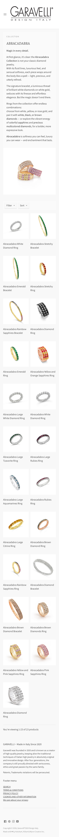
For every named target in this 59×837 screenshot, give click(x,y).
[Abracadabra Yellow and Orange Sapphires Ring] (43, 354)
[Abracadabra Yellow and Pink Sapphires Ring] (16, 652)
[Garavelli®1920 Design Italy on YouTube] (17, 821)
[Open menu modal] (5, 14)
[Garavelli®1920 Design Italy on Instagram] (13, 821)
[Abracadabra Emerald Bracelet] (16, 269)
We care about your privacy (15, 800)
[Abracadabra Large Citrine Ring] (16, 524)
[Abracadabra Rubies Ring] (43, 482)
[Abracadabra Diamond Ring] (43, 311)
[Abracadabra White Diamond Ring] (16, 226)
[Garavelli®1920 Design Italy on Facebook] (5, 821)
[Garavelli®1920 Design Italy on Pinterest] (9, 821)
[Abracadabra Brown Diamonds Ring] (43, 610)
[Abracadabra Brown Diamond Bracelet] (16, 610)
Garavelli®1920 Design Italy (27, 828)
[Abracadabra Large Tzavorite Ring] (16, 439)
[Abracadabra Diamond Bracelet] (43, 567)
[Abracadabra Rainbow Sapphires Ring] (16, 567)
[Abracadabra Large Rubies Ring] (43, 439)
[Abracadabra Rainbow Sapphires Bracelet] (16, 311)
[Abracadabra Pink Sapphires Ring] (43, 652)
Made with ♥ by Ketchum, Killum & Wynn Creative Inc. (24, 831)
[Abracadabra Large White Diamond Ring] (16, 396)
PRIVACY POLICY (10, 793)
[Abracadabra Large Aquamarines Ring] (16, 482)
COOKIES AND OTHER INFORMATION (19, 796)
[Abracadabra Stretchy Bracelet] (43, 226)
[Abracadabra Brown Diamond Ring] (43, 524)
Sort (22, 205)
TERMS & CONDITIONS (13, 790)
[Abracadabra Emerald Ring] (16, 354)
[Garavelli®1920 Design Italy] (31, 14)
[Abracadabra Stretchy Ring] (43, 269)
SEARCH (7, 786)
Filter (9, 205)
